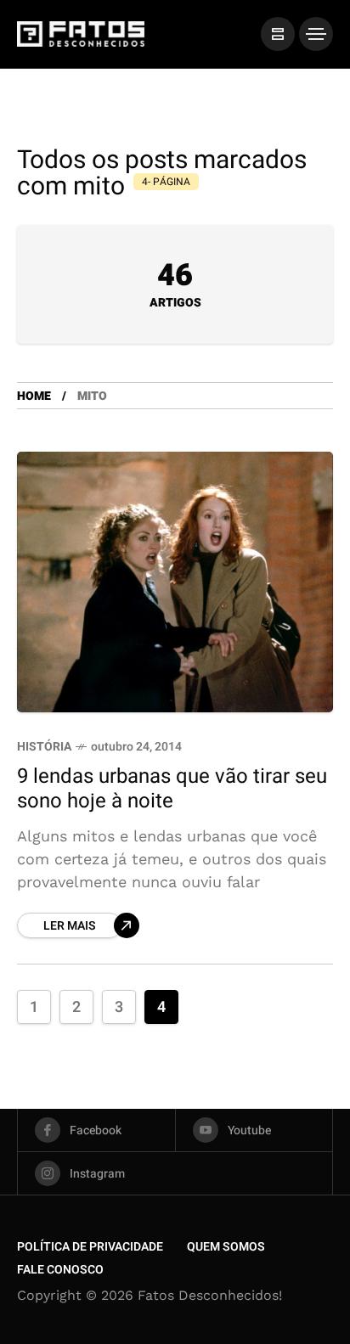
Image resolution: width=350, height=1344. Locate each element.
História (44, 747)
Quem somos (226, 1247)
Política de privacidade (90, 1247)
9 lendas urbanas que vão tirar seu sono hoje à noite (172, 789)
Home (34, 396)
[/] (278, 34)
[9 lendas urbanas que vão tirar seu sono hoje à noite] (175, 582)
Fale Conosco (60, 1270)
